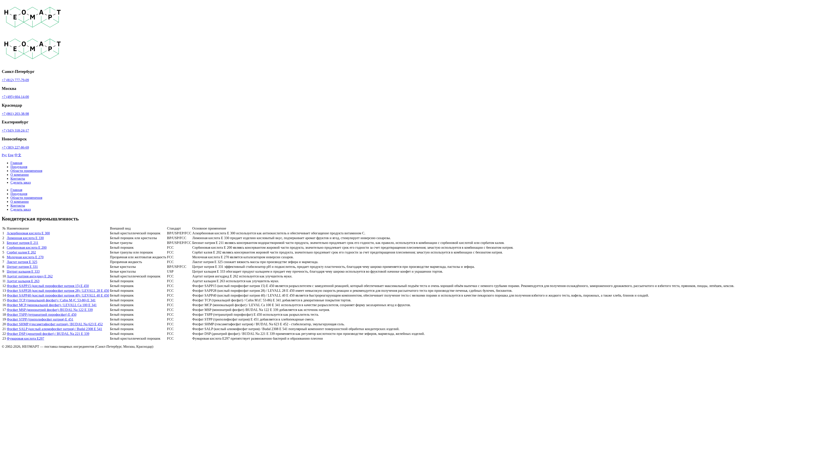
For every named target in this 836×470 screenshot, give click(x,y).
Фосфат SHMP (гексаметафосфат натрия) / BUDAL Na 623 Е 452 (55, 324)
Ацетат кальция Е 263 (23, 281)
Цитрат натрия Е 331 (22, 267)
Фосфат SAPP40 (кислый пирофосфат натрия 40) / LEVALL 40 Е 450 (58, 295)
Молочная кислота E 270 (25, 257)
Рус (4, 155)
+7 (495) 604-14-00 (15, 97)
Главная (16, 163)
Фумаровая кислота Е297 (25, 338)
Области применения (26, 171)
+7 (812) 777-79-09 (15, 80)
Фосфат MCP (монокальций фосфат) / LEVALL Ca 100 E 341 (52, 305)
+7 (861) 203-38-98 (15, 114)
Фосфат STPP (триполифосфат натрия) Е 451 (40, 319)
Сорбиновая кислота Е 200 (27, 247)
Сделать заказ (20, 182)
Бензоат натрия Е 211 (22, 243)
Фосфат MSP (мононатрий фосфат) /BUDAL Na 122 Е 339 (50, 310)
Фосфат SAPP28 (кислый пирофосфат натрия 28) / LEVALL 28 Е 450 (58, 290)
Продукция (18, 167)
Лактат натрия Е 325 (22, 262)
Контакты (17, 178)
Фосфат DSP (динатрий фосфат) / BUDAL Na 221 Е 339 (48, 334)
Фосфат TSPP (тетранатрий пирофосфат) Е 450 (41, 314)
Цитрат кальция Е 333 (23, 271)
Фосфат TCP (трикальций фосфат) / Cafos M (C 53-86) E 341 (51, 300)
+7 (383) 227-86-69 (15, 147)
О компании (19, 174)
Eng (10, 155)
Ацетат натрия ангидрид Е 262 (30, 276)
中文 (17, 155)
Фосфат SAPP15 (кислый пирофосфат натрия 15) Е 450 (48, 286)
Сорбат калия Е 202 (21, 252)
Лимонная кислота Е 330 (25, 238)
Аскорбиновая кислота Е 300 (28, 233)
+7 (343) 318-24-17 (15, 130)
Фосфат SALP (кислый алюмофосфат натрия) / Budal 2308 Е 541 (54, 329)
